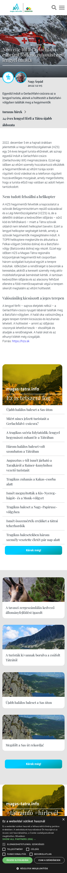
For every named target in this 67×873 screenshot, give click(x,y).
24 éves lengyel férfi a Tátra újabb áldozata (27, 121)
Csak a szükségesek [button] (49, 860)
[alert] (33, 844)
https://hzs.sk (20, 341)
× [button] (63, 819)
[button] (33, 868)
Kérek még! (33, 550)
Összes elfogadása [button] (17, 860)
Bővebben (20, 836)
